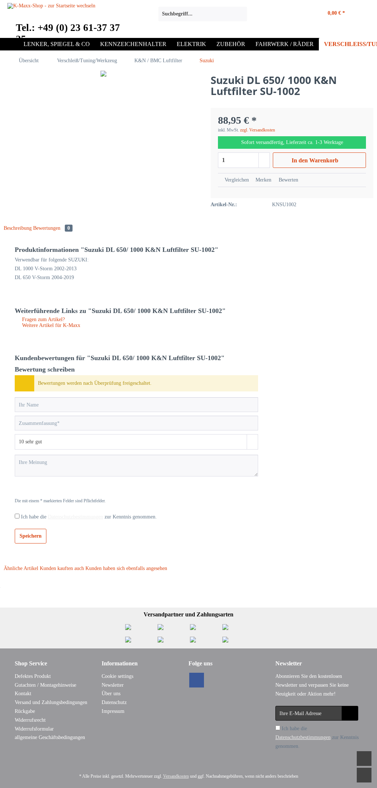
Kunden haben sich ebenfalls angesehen (126, 568)
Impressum (113, 711)
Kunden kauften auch (62, 568)
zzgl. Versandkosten (257, 130)
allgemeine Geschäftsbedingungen (50, 737)
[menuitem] (202, 17)
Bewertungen (51, 228)
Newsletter (113, 685)
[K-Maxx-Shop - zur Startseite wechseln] (51, 16)
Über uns (111, 693)
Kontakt (23, 693)
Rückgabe (25, 711)
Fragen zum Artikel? (43, 319)
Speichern (31, 536)
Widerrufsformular (34, 729)
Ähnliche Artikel (21, 568)
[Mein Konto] (297, 14)
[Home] (11, 44)
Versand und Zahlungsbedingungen (51, 702)
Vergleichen (236, 180)
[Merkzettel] (276, 14)
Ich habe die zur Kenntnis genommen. (89, 517)
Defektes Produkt (33, 676)
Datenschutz (114, 702)
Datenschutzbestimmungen (75, 517)
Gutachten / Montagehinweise (45, 685)
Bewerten (287, 180)
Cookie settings (117, 676)
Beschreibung (18, 228)
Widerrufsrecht (30, 720)
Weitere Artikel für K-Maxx (50, 325)
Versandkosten (176, 776)
